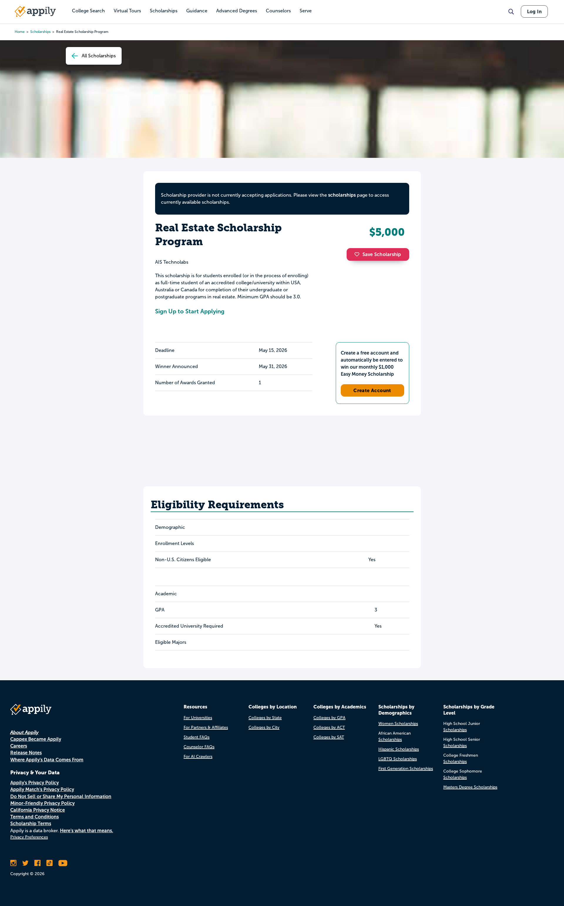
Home (20, 32)
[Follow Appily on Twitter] (25, 863)
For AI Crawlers (198, 756)
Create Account (372, 390)
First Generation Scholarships (405, 768)
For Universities (198, 718)
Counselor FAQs (199, 747)
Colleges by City (264, 727)
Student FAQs (196, 737)
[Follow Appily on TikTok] (49, 863)
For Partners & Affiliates (206, 727)
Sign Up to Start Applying (189, 311)
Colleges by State (265, 718)
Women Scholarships (398, 723)
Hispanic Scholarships (398, 749)
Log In (534, 11)
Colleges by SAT (328, 737)
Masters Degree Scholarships (470, 787)
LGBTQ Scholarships (397, 759)
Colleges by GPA (329, 718)
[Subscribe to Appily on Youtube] (62, 863)
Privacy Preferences (29, 837)
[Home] (35, 11)
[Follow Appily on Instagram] (13, 863)
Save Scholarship (381, 254)
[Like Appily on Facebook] (37, 863)
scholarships (40, 32)
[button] (358, 254)
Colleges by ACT (329, 727)
